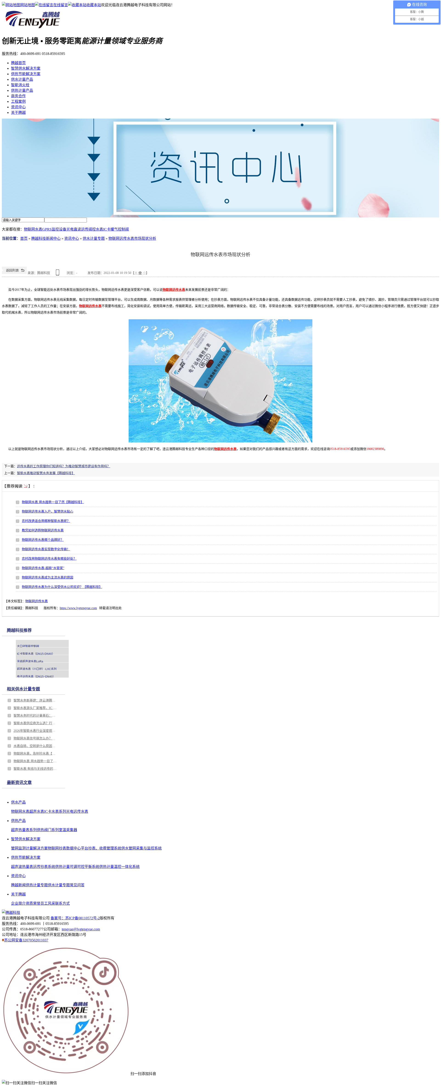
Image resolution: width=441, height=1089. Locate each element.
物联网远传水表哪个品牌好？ (43, 540)
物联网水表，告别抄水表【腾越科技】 (35, 753)
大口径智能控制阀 (28, 646)
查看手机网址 (58, 274)
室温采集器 (68, 830)
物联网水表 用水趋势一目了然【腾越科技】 (53, 502)
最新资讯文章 (19, 782)
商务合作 (18, 96)
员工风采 (47, 903)
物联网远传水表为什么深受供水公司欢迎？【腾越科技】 (62, 587)
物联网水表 (33, 229)
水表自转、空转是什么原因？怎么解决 (35, 746)
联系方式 (62, 903)
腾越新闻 (18, 885)
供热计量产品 (22, 90)
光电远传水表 (77, 811)
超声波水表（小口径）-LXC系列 (37, 669)
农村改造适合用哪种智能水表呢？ (46, 521)
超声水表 (36, 811)
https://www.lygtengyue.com (78, 608)
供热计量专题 (37, 885)
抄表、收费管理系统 (104, 848)
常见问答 (77, 885)
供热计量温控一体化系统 (119, 867)
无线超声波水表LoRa (30, 661)
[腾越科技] (33, 29)
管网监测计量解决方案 (29, 848)
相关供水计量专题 (23, 689)
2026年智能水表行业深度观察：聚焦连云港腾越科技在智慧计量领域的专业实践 (35, 731)
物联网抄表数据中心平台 (68, 848)
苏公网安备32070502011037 (26, 940)
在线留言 (60, 5)
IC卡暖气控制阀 (116, 229)
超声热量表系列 (24, 830)
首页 (24, 238)
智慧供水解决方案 (25, 68)
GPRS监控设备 (54, 229)
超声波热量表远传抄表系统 (33, 867)
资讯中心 (18, 107)
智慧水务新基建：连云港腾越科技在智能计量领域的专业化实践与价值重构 (35, 700)
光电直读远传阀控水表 (84, 229)
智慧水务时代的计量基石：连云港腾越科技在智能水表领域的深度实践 (35, 715)
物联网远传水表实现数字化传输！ (46, 549)
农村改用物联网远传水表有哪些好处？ (49, 558)
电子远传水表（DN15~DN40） (36, 676)
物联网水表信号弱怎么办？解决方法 (35, 738)
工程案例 (18, 101)
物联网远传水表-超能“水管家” (43, 568)
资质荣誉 (33, 903)
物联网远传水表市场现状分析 (132, 238)
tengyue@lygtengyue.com (81, 929)
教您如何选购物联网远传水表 (43, 530)
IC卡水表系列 (55, 811)
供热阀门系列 (48, 830)
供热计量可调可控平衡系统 (77, 867)
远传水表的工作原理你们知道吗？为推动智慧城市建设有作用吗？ (63, 466)
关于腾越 (18, 112)
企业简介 (18, 903)
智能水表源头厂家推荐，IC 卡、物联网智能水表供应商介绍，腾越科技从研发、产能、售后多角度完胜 (35, 708)
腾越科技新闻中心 (46, 238)
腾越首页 (18, 63)
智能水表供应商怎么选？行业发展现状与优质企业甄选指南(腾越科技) (35, 723)
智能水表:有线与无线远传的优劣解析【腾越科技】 (35, 768)
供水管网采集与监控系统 (141, 848)
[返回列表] (14, 273)
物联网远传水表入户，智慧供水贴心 (47, 511)
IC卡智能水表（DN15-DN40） (36, 654)
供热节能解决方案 (25, 74)
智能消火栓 (20, 85)
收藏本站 (93, 5)
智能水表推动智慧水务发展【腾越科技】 (46, 473)
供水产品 (18, 802)
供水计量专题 (94, 238)
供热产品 (18, 821)
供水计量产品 (22, 79)
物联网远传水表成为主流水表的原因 (47, 577)
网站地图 (27, 5)
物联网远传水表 (36, 601)
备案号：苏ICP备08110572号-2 (75, 918)
